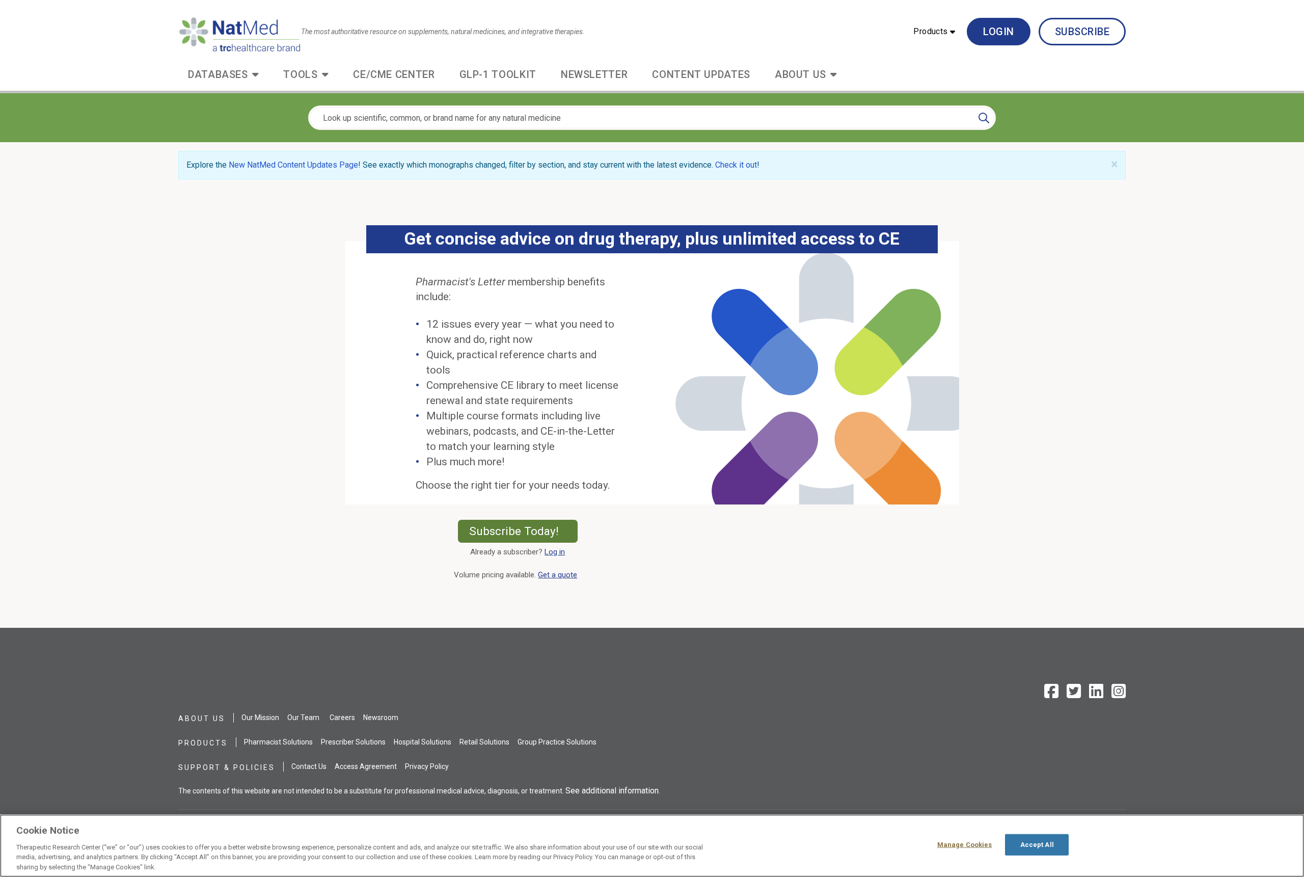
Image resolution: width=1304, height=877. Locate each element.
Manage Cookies (964, 844)
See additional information (612, 790)
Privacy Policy (427, 766)
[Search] (984, 117)
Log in (555, 551)
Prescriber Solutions (353, 742)
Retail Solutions (484, 742)
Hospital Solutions (422, 742)
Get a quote (559, 574)
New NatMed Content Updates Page (293, 165)
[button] (934, 31)
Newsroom (380, 717)
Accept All (1037, 844)
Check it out (736, 165)
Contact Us (309, 766)
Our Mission (260, 717)
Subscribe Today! (523, 531)
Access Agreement (366, 766)
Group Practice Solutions (557, 742)
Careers (342, 717)
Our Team (303, 717)
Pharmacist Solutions (278, 742)
